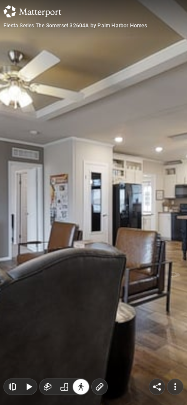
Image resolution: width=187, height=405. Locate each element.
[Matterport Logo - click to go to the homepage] (32, 11)
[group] (64, 386)
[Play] (29, 387)
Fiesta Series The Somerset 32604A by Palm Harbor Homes (75, 26)
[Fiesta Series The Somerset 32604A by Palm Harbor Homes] (93, 202)
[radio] (48, 387)
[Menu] (175, 386)
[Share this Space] (157, 386)
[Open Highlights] (12, 387)
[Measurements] (99, 386)
